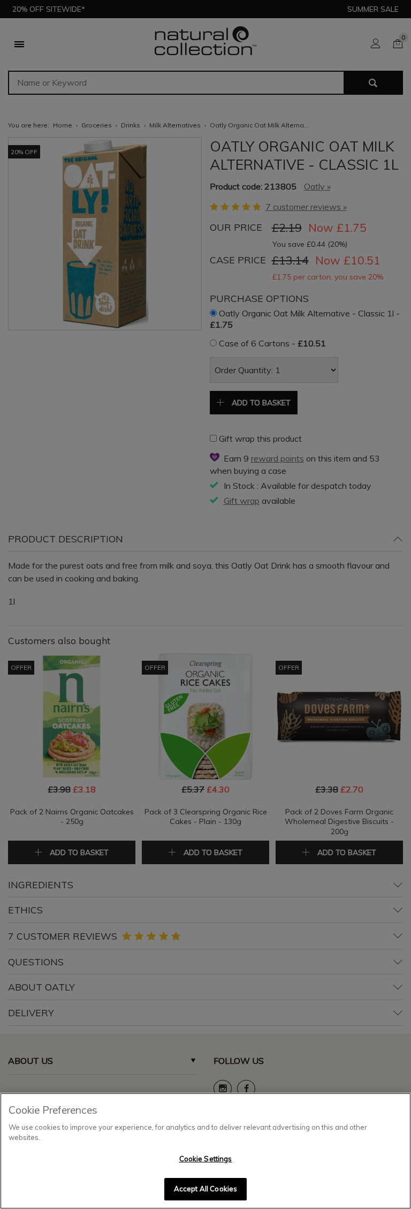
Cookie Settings (205, 1158)
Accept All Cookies (205, 1188)
